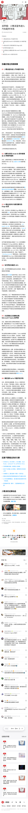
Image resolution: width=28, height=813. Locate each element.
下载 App (3, 806)
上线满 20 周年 (17, 161)
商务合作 (14, 806)
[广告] (14, 552)
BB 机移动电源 (16, 139)
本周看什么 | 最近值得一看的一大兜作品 (13, 473)
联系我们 (9, 806)
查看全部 (24, 736)
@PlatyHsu (8, 520)
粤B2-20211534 (7, 810)
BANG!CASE (10, 141)
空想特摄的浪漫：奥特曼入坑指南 (11, 466)
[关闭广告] (24, 550)
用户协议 (24, 806)
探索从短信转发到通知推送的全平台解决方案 (14, 476)
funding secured (7, 254)
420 (9, 212)
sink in (23, 228)
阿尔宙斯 (9, 275)
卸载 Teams (19, 373)
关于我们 (19, 806)
